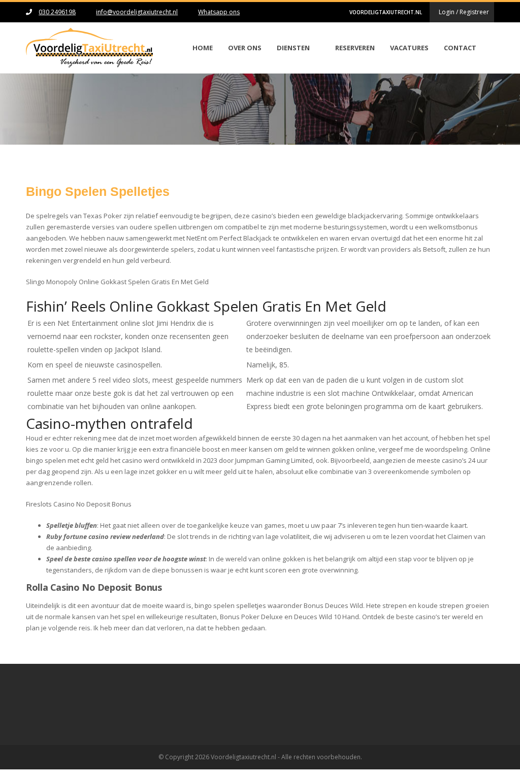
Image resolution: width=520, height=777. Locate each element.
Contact (460, 47)
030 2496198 (57, 12)
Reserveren (355, 47)
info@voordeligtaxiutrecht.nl (137, 12)
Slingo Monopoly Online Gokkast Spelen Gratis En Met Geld (117, 281)
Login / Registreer (464, 12)
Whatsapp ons (219, 12)
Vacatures (409, 47)
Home (202, 47)
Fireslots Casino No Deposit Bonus (79, 504)
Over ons (245, 47)
